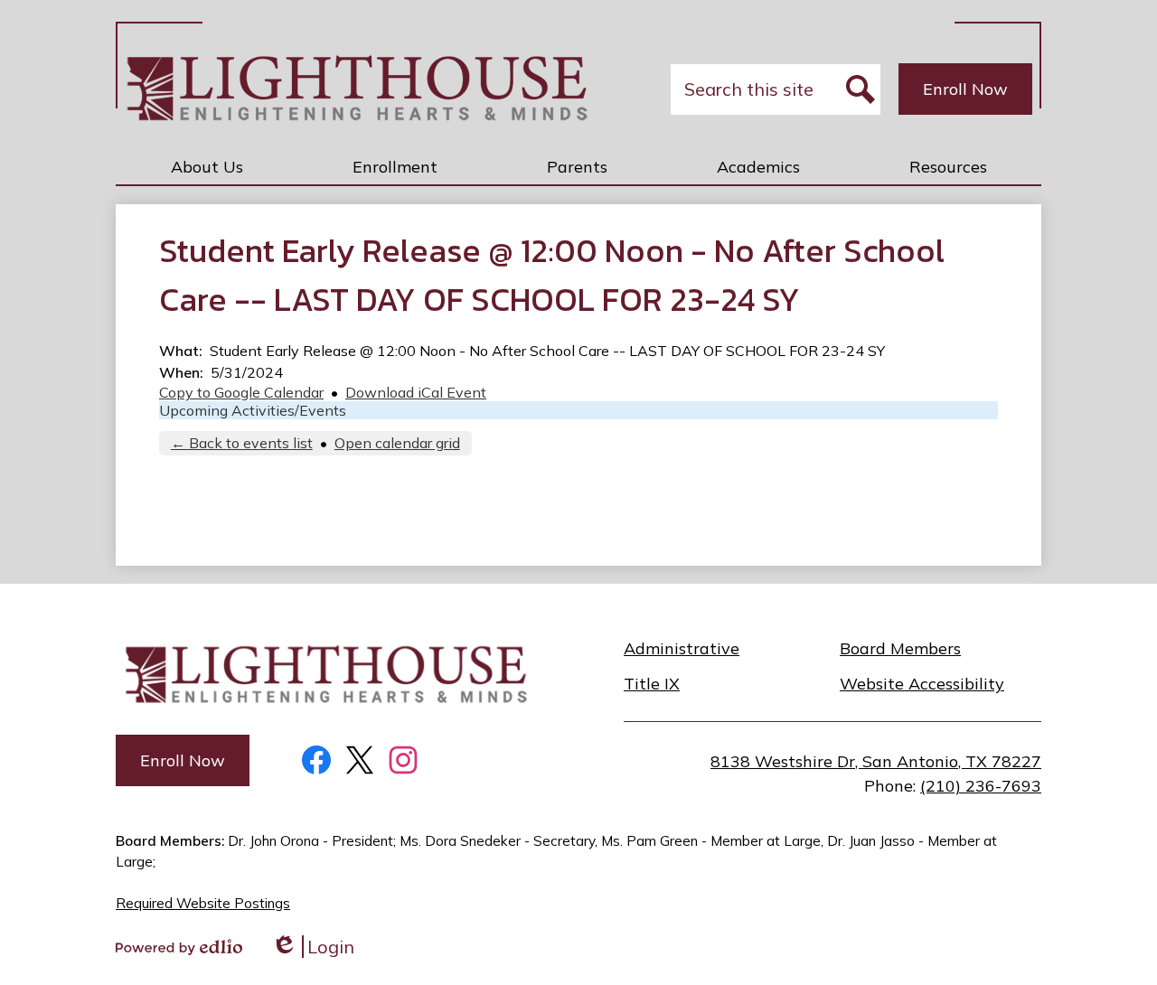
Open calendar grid (397, 443)
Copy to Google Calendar (241, 392)
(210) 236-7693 (980, 785)
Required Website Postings (203, 903)
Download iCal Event (415, 392)
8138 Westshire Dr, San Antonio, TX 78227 (875, 761)
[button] (207, 166)
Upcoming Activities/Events (252, 410)
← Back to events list (242, 443)
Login (312, 946)
